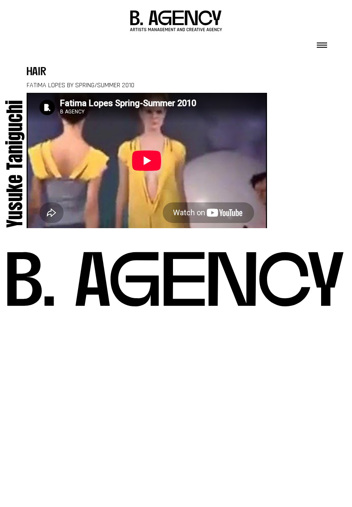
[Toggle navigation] (322, 42)
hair (36, 72)
